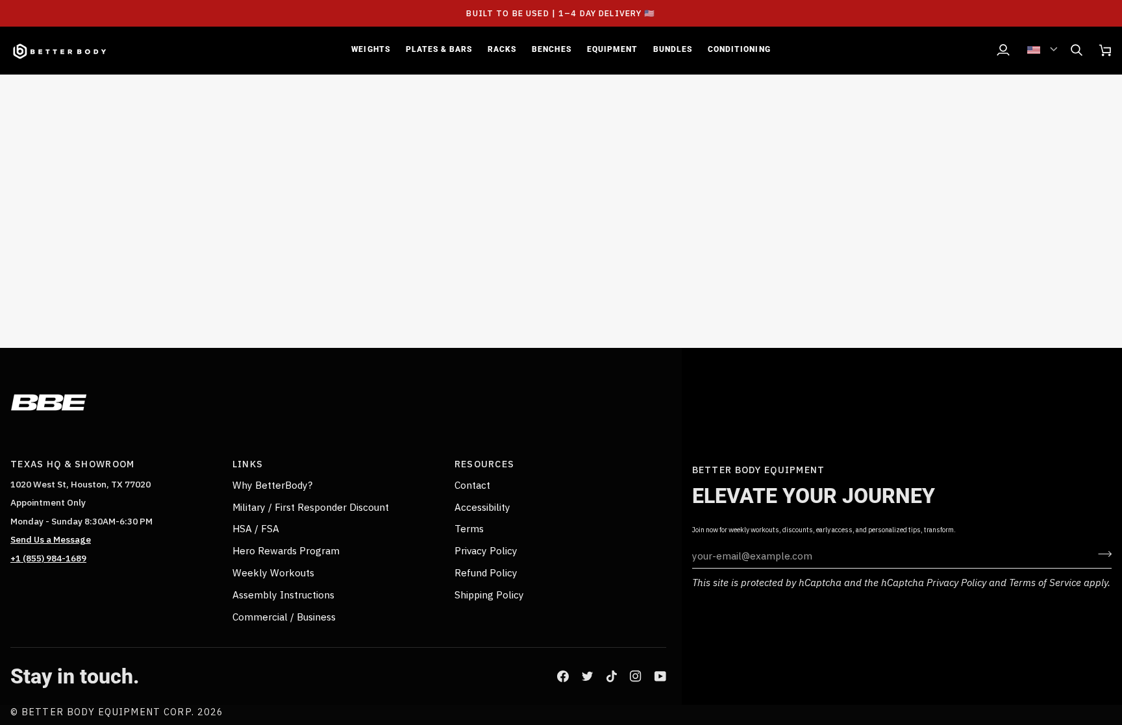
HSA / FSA (255, 528)
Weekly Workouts (273, 572)
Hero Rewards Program (286, 550)
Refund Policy (486, 572)
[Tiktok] (611, 676)
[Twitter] (587, 676)
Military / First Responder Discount (310, 506)
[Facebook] (563, 676)
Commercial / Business (284, 616)
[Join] (1101, 553)
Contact (472, 484)
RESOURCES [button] (485, 464)
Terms (469, 528)
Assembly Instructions (283, 594)
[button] (370, 50)
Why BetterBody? (272, 484)
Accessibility (482, 506)
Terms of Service (1045, 582)
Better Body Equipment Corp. (109, 712)
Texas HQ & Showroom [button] (72, 464)
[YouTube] (660, 676)
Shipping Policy (489, 594)
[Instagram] (636, 676)
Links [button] (247, 464)
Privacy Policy (956, 582)
